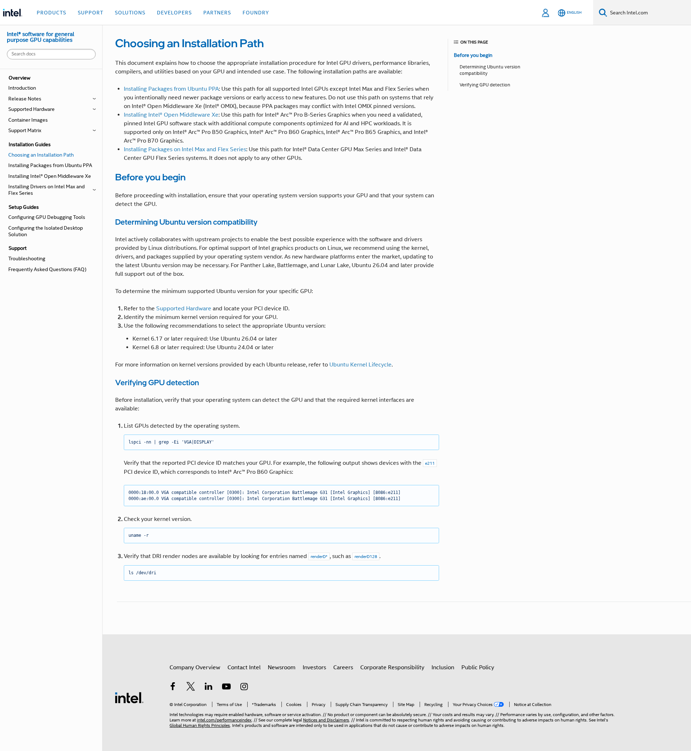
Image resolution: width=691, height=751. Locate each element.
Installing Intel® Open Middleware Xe (49, 176)
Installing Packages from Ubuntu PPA (50, 165)
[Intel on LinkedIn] (208, 687)
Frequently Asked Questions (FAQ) (47, 269)
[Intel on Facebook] (173, 687)
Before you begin (473, 55)
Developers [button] (174, 12)
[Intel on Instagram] (244, 687)
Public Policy (477, 667)
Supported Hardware (31, 109)
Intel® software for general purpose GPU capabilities (40, 37)
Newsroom (281, 667)
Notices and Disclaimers (326, 720)
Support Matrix (24, 130)
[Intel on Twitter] (191, 687)
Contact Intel (244, 667)
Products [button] (51, 12)
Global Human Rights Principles (200, 725)
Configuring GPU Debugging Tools (46, 217)
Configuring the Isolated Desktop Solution (45, 231)
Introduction (22, 88)
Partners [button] (217, 12)
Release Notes (24, 98)
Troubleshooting (26, 258)
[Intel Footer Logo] (129, 697)
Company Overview (195, 667)
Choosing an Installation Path (41, 155)
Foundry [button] (256, 12)
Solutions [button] (130, 12)
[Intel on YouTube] (226, 687)
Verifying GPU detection (485, 85)
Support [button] (90, 12)
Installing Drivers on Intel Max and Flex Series (46, 189)
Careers (343, 667)
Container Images (28, 120)
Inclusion (443, 667)
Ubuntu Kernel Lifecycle (360, 364)
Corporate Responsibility (392, 667)
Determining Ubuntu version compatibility (490, 70)
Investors (314, 667)
